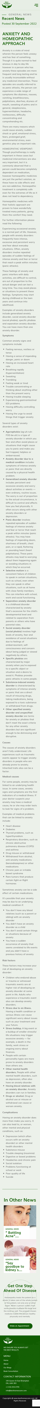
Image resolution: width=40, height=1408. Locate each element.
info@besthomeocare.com (16, 1390)
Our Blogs (7, 1367)
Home (6, 1360)
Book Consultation (11, 1371)
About (6, 1363)
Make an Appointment (19, 1325)
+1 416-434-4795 (12, 1387)
